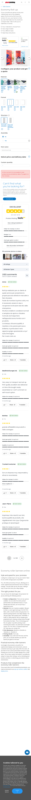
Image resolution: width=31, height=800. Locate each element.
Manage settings (7, 791)
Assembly (4, 133)
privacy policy (6, 785)
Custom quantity (6, 162)
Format (3, 97)
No (5, 136)
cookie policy (6, 787)
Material (4, 77)
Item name (4, 147)
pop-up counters (18, 669)
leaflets (25, 669)
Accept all (17, 791)
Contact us (9, 199)
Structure (4, 115)
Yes (6, 140)
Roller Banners (6, 6)
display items (4, 671)
